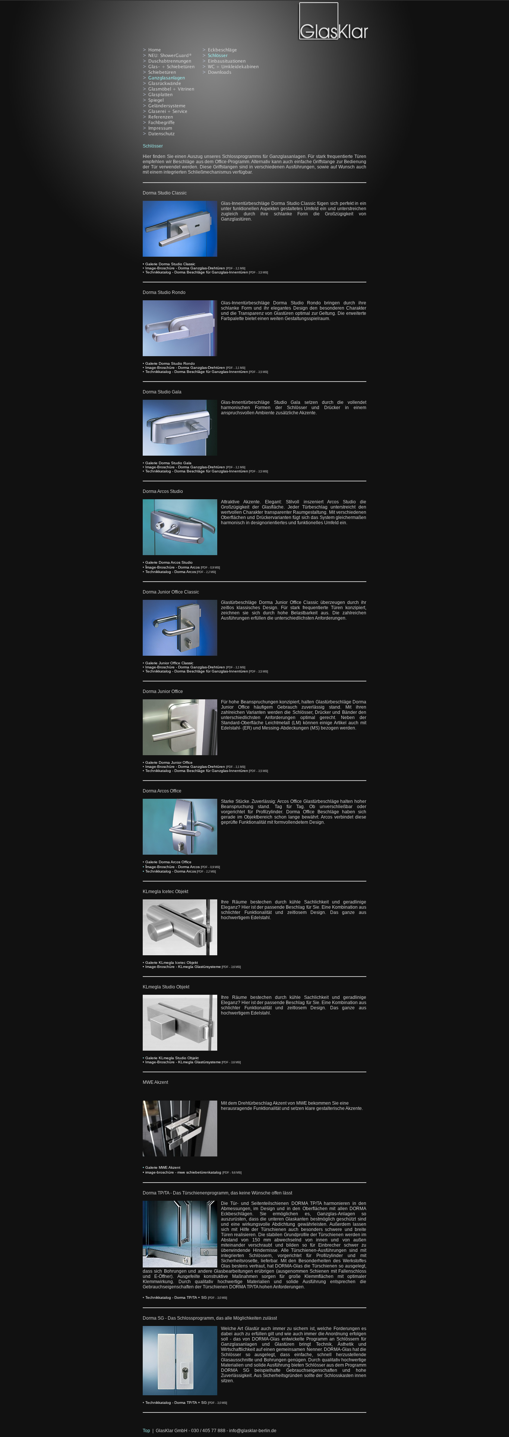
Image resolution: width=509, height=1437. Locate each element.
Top (146, 1430)
